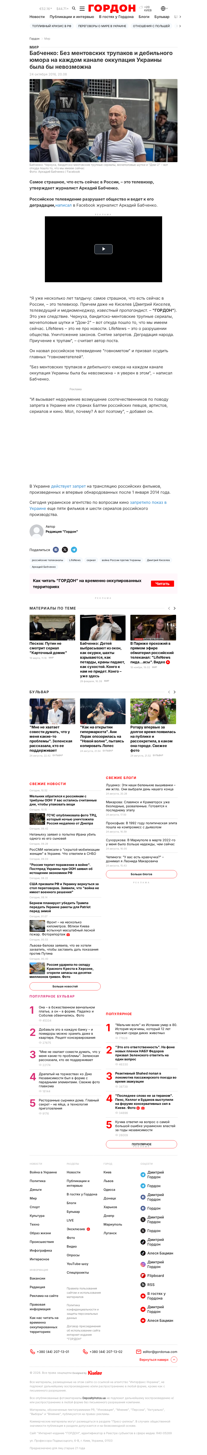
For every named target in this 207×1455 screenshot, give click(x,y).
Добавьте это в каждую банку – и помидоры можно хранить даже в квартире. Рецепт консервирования (67, 1033)
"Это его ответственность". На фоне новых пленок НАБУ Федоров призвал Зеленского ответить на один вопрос (145, 1053)
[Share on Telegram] (74, 550)
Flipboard (155, 1275)
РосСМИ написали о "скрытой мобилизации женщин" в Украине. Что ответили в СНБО (64, 851)
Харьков (110, 1207)
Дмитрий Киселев (158, 560)
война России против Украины (121, 560)
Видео (72, 1246)
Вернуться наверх (154, 1360)
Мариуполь (113, 1224)
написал (64, 205)
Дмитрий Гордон (155, 1174)
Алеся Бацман (160, 1253)
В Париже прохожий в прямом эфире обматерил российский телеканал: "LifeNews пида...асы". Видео (152, 652)
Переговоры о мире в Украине (102, 26)
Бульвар (161, 17)
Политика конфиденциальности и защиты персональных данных (83, 1311)
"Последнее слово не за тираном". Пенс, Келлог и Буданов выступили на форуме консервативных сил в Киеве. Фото (144, 1102)
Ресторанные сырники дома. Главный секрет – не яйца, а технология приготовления (69, 1104)
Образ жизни (40, 1233)
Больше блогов (141, 874)
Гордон (34, 38)
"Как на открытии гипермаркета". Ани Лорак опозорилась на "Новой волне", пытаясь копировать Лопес (102, 736)
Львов (108, 1181)
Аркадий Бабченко (44, 566)
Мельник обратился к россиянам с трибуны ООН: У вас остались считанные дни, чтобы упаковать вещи (63, 800)
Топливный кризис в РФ (51, 26)
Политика (37, 1181)
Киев (107, 1172)
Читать (162, 583)
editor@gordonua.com (160, 1352)
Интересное (39, 1259)
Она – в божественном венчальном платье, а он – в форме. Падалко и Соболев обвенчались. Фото (67, 1011)
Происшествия (42, 1242)
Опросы (73, 1255)
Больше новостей (65, 986)
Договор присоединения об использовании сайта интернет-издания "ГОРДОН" (84, 1332)
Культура (37, 1216)
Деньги (36, 1190)
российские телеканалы (47, 560)
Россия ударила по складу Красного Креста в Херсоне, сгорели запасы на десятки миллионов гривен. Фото (62, 971)
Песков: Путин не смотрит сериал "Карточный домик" (49, 648)
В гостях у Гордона (116, 17)
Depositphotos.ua (94, 1398)
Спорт (35, 1207)
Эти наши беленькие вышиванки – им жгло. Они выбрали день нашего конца (140, 787)
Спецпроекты (78, 1272)
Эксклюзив (76, 1229)
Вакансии (37, 1278)
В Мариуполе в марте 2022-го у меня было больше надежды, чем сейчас (141, 842)
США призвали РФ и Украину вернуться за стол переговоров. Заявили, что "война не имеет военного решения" (64, 888)
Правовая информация (40, 1306)
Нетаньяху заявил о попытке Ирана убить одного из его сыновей (63, 836)
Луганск (110, 1233)
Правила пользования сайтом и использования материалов (84, 1293)
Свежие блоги (121, 778)
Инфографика (41, 1250)
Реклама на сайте (44, 1296)
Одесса (109, 1190)
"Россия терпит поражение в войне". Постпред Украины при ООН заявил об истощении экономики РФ (61, 869)
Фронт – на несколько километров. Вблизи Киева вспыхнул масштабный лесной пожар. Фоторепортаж (62, 928)
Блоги (144, 17)
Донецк (110, 1198)
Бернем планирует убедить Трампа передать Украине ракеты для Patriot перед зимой (60, 907)
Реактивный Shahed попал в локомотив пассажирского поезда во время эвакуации (145, 1077)
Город (108, 1163)
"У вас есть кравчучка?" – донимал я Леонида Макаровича (135, 859)
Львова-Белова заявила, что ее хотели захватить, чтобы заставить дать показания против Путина (64, 949)
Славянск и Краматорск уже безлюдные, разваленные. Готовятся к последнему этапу (138, 806)
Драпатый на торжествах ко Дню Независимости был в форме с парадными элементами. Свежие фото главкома (69, 1080)
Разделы (73, 1163)
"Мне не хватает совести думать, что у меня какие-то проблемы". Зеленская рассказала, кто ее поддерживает (69, 1056)
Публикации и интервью (72, 17)
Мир (47, 38)
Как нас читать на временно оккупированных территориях (44, 1325)
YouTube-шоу (77, 1264)
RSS (151, 1285)
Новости (37, 17)
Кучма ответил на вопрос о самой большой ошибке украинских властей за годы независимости (145, 1126)
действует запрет (69, 486)
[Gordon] (111, 8)
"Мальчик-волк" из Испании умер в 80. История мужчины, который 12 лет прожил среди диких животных (146, 1029)
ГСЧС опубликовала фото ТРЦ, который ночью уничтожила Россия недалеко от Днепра (72, 819)
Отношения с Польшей (151, 26)
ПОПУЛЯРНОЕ (119, 1014)
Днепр (109, 1216)
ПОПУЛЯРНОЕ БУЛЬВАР (52, 996)
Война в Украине (43, 1172)
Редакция (37, 1287)
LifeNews (75, 560)
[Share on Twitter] (65, 550)
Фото (71, 1238)
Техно (34, 1224)
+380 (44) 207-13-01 (53, 1352)
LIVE (70, 1220)
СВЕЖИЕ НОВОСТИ (48, 784)
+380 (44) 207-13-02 (106, 1352)
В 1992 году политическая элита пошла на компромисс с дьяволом (141, 825)
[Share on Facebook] (56, 550)
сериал (91, 560)
